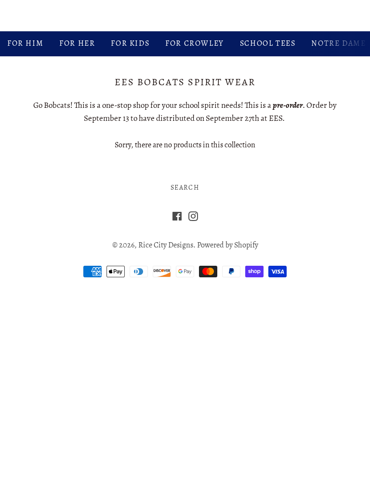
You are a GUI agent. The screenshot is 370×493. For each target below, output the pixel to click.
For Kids (130, 43)
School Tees (268, 43)
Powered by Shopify (227, 245)
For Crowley (194, 43)
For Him (25, 43)
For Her (77, 43)
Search (185, 187)
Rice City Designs (185, 15)
